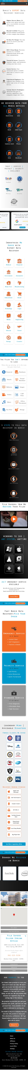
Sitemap (12, 1048)
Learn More (14, 596)
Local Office (13, 1046)
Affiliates (12, 1041)
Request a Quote (22, 1)
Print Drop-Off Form (14, 931)
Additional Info (14, 967)
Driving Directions (14, 964)
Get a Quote (14, 927)
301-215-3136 (7, 1)
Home (11, 1036)
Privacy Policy (14, 1043)
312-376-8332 (10, 852)
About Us (14, 1025)
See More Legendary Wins (14, 844)
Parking (14, 970)
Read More (17, 227)
